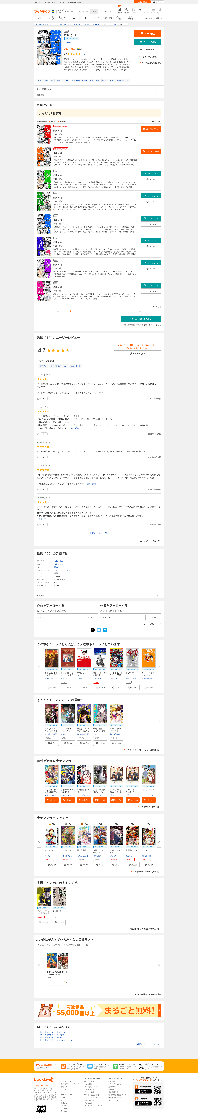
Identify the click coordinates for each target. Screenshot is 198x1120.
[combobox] (77, 11)
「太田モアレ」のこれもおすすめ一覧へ (145, 929)
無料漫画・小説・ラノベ (70, 1084)
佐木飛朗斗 (73, 678)
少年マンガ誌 (114, 678)
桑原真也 (64, 678)
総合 (40, 18)
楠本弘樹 (96, 856)
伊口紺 (47, 734)
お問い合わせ (89, 1100)
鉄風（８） (58, 286)
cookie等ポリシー (114, 1097)
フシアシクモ (98, 795)
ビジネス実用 (119, 18)
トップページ (66, 1081)
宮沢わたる (121, 734)
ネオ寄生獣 (57, 911)
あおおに (70, 795)
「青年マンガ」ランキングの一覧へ (147, 871)
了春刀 (128, 678)
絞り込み (60, 11)
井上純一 (80, 678)
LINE (63, 1097)
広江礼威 (113, 856)
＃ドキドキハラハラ (58, 365)
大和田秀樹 (146, 678)
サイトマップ (113, 1100)
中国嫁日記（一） (81, 674)
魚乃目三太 (49, 678)
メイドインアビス (67, 851)
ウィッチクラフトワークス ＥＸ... (67, 730)
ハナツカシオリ (147, 795)
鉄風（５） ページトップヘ (149, 1044)
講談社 (57, 567)
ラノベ (96, 18)
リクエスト (88, 1103)
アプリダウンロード (91, 1086)
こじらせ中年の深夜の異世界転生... (51, 791)
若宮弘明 (113, 734)
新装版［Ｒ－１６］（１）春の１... (67, 675)
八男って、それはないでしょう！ (99, 852)
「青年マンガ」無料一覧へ (150, 806)
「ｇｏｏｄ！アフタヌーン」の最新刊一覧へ (143, 749)
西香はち (113, 795)
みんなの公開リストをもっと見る (148, 994)
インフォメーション (91, 1097)
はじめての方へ (148, 18)
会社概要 (111, 1081)
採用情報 (111, 1086)
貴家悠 (144, 856)
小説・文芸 (108, 18)
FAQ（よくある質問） (92, 1094)
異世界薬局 (81, 850)
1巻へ (53, 121)
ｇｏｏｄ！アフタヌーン (64, 570)
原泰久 (47, 856)
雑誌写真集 (130, 18)
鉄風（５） (58, 219)
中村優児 (54, 734)
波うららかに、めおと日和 (132, 790)
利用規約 (111, 1089)
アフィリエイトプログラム (94, 1105)
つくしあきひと (66, 856)
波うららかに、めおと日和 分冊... (116, 791)
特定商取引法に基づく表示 (118, 1094)
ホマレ (63, 795)
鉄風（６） (58, 242)
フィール (89, 795)
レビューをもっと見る (99, 533)
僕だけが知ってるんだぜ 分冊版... (99, 730)
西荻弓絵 (135, 678)
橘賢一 (150, 856)
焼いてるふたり (148, 789)
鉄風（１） (58, 130)
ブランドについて (114, 1084)
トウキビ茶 (81, 795)
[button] (52, 687)
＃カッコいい (75, 365)
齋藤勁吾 (129, 856)
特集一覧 (64, 1086)
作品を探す (88, 1084)
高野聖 (79, 856)
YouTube (64, 1108)
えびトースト (50, 795)
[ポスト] (93, 630)
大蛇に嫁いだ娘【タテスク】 (99, 790)
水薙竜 (63, 734)
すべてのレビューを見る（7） (149, 541)
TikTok (63, 1105)
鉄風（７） (58, 264)
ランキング (65, 1089)
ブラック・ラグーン (116, 851)
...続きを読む (74, 428)
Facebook (64, 1111)
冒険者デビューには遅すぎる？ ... (67, 791)
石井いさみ (97, 678)
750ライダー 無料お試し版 (100, 674)
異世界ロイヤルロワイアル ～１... (116, 730)
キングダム (49, 850)
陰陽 (57, 795)
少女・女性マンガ (63, 18)
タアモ (95, 734)
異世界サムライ (132, 850)
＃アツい (43, 365)
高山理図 (86, 856)
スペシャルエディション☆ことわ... (148, 675)
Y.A (102, 856)
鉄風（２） (58, 152)
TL (85, 18)
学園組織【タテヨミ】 (83, 790)
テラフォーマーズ (148, 851)
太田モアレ (68, 42)
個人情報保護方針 (114, 1092)
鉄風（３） (58, 175)
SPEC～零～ (131, 673)
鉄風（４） (58, 197)
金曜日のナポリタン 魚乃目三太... (51, 675)
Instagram (64, 1103)
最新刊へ (63, 121)
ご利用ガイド (159, 18)
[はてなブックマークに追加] (104, 632)
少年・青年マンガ (51, 18)
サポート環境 (89, 1092)
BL (74, 18)
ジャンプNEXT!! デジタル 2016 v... (116, 675)
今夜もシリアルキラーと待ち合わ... (51, 730)
